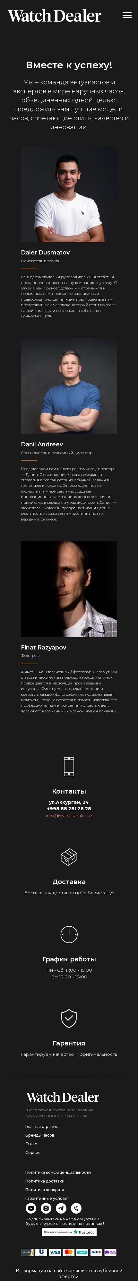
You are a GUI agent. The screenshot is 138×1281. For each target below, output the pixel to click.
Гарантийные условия (47, 1198)
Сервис (32, 1152)
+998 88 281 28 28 (69, 809)
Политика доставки (45, 1181)
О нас (31, 1143)
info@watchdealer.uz (69, 815)
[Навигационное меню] (127, 15)
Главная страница (43, 1126)
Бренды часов (39, 1135)
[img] (62, 1097)
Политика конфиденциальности (58, 1172)
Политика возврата (44, 1189)
